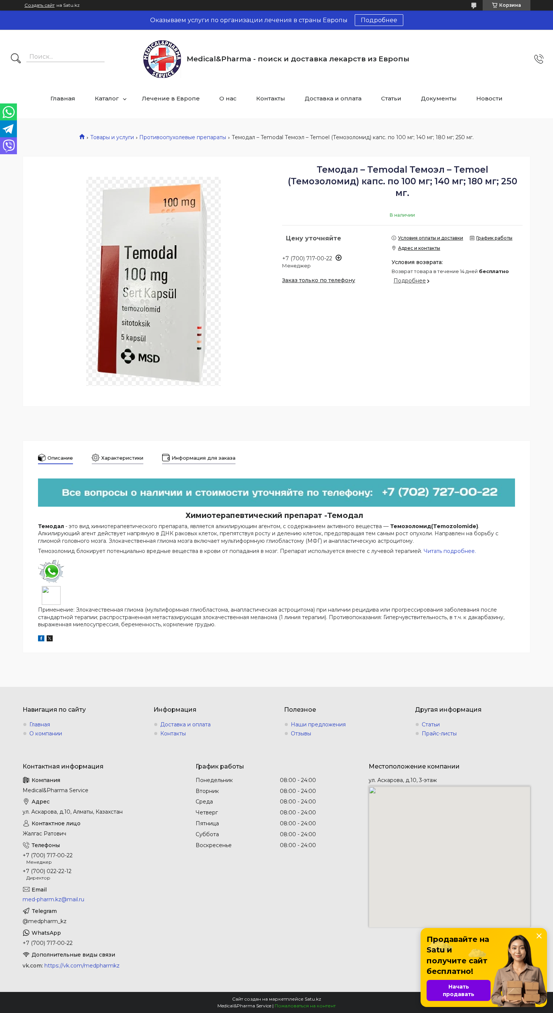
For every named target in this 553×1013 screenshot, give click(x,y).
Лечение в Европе (171, 98)
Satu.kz (313, 999)
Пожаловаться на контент (305, 1005)
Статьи (391, 98)
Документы (439, 98)
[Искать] (16, 59)
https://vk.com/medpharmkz (82, 965)
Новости (489, 98)
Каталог (107, 98)
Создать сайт (39, 5)
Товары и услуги (112, 137)
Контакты (270, 98)
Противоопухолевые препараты (182, 137)
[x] (50, 639)
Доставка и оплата (333, 98)
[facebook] (41, 639)
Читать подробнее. (450, 551)
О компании (45, 733)
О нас (228, 98)
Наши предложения (318, 724)
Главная (62, 98)
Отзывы (301, 733)
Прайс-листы (439, 733)
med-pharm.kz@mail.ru (53, 899)
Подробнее (379, 20)
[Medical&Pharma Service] (162, 59)
